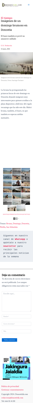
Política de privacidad (10, 386)
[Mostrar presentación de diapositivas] (16, 214)
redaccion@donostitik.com (12, 397)
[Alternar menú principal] (28, 4)
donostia (25, 223)
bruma (9, 223)
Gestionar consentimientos (12, 389)
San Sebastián (12, 227)
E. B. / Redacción (6, 46)
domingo (17, 223)
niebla (2, 227)
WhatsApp (20, 239)
